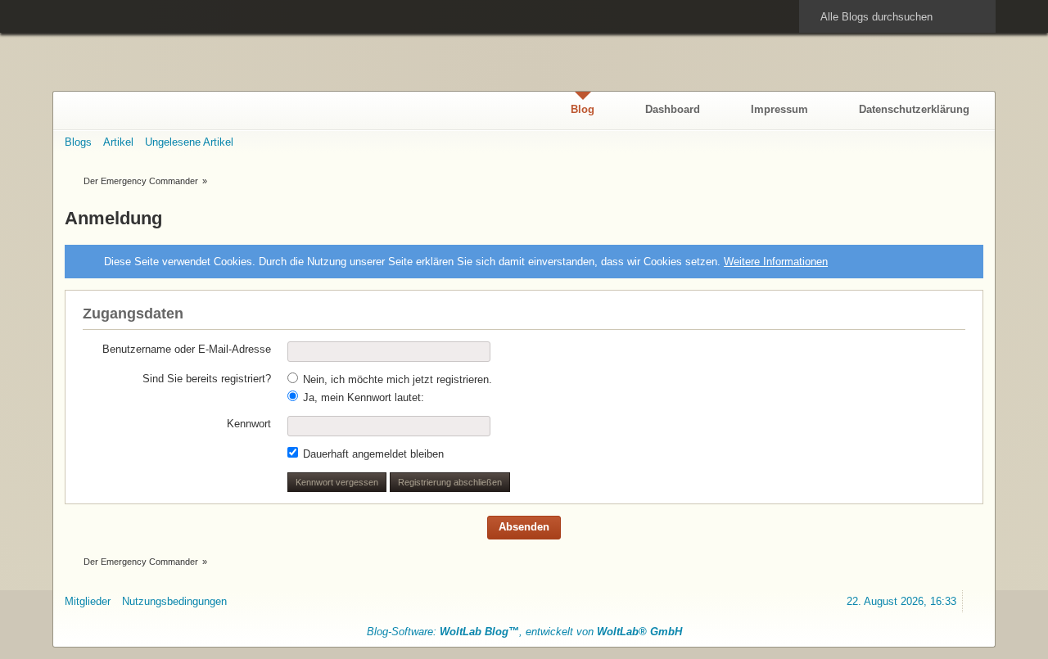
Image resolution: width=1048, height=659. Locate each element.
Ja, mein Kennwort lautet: (362, 397)
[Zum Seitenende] (976, 142)
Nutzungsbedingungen (174, 601)
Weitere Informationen (776, 261)
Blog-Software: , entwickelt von (524, 631)
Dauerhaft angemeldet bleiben (372, 454)
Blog (582, 109)
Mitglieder (88, 601)
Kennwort (249, 424)
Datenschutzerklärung (914, 109)
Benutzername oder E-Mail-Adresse (186, 349)
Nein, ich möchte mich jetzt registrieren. (396, 379)
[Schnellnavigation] (949, 142)
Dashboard (672, 109)
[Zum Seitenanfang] (976, 601)
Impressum (779, 109)
